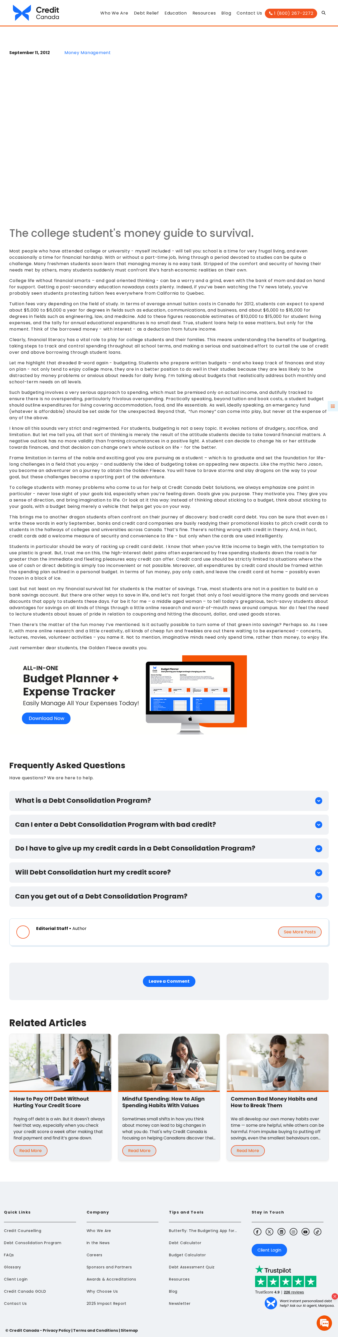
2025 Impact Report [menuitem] (107, 1303)
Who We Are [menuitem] (99, 1230)
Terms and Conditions (95, 1330)
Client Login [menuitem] (16, 1279)
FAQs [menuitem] (9, 1255)
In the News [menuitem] (98, 1242)
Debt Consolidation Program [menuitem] (33, 1242)
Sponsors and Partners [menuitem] (109, 1267)
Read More (30, 1151)
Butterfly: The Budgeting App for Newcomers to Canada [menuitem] (203, 1230)
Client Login (269, 1250)
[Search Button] (324, 14)
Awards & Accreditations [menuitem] (111, 1279)
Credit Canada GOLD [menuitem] (25, 1291)
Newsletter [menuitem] (180, 1303)
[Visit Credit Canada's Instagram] (293, 1231)
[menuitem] (114, 14)
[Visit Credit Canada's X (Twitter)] (269, 1231)
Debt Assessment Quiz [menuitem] (192, 1267)
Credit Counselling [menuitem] (22, 1230)
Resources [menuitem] (179, 1279)
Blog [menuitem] (173, 1291)
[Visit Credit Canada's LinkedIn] (281, 1231)
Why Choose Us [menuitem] (102, 1291)
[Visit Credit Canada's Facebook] (257, 1231)
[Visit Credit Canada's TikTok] (317, 1231)
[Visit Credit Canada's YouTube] (305, 1231)
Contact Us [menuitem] (15, 1303)
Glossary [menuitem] (12, 1267)
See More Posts (300, 932)
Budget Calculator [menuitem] (187, 1255)
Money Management (87, 53)
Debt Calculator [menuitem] (185, 1242)
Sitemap (129, 1330)
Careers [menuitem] (94, 1255)
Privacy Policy (57, 1330)
